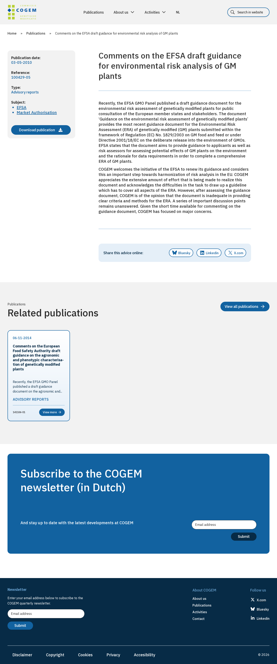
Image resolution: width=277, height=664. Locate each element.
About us (121, 12)
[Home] (22, 13)
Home (12, 33)
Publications (93, 12)
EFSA (21, 107)
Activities (152, 12)
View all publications (241, 306)
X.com (238, 253)
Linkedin (212, 253)
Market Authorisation (37, 112)
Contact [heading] (198, 619)
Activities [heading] (199, 612)
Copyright (55, 654)
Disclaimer (22, 654)
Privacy (113, 654)
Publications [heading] (202, 605)
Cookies (85, 654)
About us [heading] (199, 599)
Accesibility (144, 654)
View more (50, 412)
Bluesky (184, 253)
